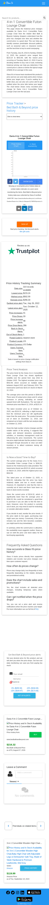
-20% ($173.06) (32, 691)
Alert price (17, 679)
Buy (35, 735)
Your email (17, 674)
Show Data (28, 182)
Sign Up (24, 224)
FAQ (36, 609)
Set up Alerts (24, 695)
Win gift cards (25, 232)
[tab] (16, 145)
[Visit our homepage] (7, 3)
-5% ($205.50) (16, 688)
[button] (8, 826)
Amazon (10, 868)
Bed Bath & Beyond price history (22, 109)
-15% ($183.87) (17, 691)
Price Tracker (15, 103)
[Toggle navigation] (43, 3)
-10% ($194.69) (32, 688)
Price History (30, 868)
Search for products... (11, 18)
